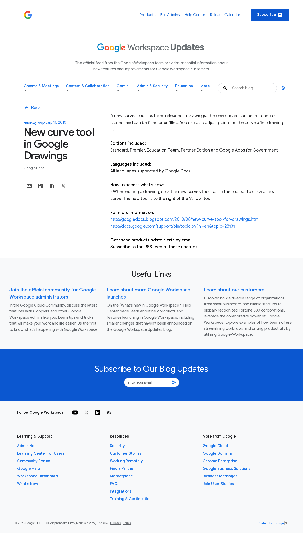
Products (147, 15)
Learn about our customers (234, 290)
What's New (27, 483)
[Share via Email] (29, 186)
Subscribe (270, 15)
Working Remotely (126, 461)
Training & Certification (131, 499)
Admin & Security (152, 88)
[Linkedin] (97, 412)
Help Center (194, 15)
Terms (127, 523)
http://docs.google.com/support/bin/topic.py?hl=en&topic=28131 (172, 226)
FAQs (114, 483)
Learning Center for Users (40, 453)
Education (184, 88)
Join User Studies (218, 483)
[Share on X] (63, 186)
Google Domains (218, 453)
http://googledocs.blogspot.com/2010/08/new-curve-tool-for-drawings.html (185, 219)
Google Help (28, 468)
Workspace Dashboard (37, 476)
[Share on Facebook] (52, 186)
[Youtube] (75, 412)
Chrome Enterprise (220, 461)
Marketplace (121, 476)
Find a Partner (122, 468)
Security (117, 446)
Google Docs (34, 168)
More (205, 88)
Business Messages (220, 476)
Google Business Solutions (226, 468)
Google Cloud (215, 446)
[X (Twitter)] (86, 412)
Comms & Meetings (41, 88)
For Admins (170, 15)
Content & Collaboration (88, 88)
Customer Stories (126, 453)
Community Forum (33, 461)
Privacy (116, 523)
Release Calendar (225, 15)
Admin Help (27, 446)
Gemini (122, 88)
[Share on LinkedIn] (40, 186)
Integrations (121, 491)
